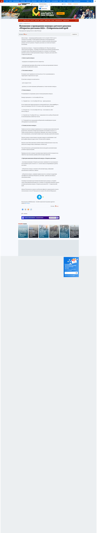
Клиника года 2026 (26, 20)
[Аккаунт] (95, 1)
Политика (23, 1)
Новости (32, 20)
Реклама (69, 3)
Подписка (75, 3)
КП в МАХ (52, 20)
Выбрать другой (44, 8)
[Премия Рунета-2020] (33, 4)
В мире (39, 1)
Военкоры (42, 20)
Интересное (21, 23)
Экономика (34, 1)
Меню (2, 1)
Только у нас (37, 20)
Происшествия (77, 1)
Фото (7, 1)
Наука (60, 1)
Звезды (43, 1)
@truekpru (27, 203)
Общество (28, 1)
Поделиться (75, 34)
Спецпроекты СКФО (58, 20)
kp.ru (26, 34)
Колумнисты (69, 1)
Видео (10, 1)
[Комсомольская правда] (24, 4)
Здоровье (48, 1)
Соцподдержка (55, 1)
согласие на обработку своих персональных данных (70, 275)
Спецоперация (16, 1)
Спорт (64, 1)
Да (40, 8)
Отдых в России (66, 20)
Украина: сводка (47, 20)
